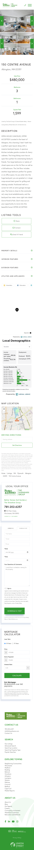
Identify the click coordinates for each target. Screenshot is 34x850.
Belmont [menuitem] (7, 772)
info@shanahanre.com (12, 731)
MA (15, 473)
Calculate (17, 675)
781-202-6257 (13, 507)
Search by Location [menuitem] (11, 748)
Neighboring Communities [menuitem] (13, 763)
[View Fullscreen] (4, 416)
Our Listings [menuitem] (8, 744)
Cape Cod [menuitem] (8, 789)
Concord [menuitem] (7, 784)
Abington (28, 473)
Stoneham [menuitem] (8, 774)
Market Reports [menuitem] (10, 791)
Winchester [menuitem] (8, 766)
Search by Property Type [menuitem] (12, 750)
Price (5, 649)
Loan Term (7, 639)
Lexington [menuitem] (8, 778)
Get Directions (17, 445)
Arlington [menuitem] (8, 776)
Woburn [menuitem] (7, 780)
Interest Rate (8, 664)
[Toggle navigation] (30, 5)
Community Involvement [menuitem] (12, 810)
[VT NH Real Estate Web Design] (17, 845)
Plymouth (20, 473)
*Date (6, 549)
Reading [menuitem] (7, 770)
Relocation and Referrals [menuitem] (12, 815)
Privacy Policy (18, 603)
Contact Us (7, 516)
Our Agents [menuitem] (8, 806)
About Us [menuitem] (8, 802)
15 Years (16, 643)
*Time (6, 557)
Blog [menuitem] (6, 804)
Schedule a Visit (23, 528)
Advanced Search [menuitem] (10, 746)
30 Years (8, 643)
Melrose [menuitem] (7, 782)
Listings (9, 473)
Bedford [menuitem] (7, 786)
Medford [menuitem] (7, 768)
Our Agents (14, 516)
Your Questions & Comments (13, 564)
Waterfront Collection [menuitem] (12, 813)
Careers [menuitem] (7, 808)
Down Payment (9, 657)
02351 (5, 476)
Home (3, 473)
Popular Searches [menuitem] (10, 752)
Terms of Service (12, 619)
